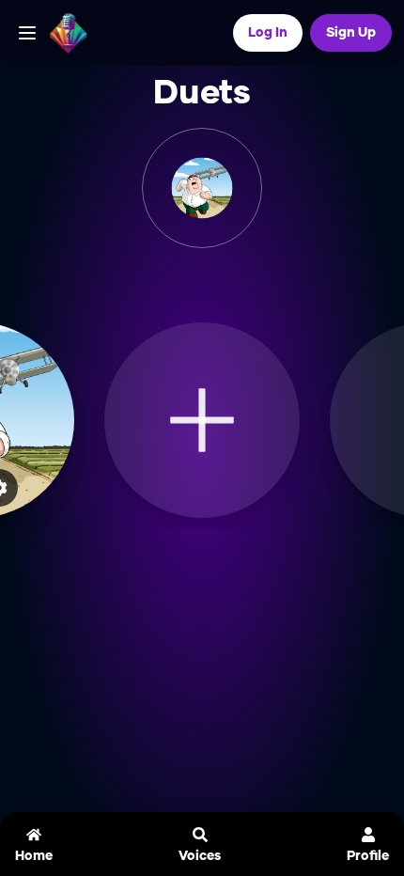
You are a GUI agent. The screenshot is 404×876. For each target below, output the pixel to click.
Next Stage (212, 281)
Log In (267, 32)
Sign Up (351, 32)
